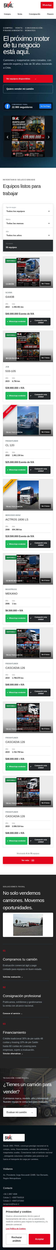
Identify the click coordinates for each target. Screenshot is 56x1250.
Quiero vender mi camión (20, 89)
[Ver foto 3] (28, 155)
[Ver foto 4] (30, 155)
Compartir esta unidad (41, 321)
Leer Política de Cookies (16, 1229)
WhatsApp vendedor (17, 321)
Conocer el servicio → (13, 1013)
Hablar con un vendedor (47, 5)
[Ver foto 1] (23, 155)
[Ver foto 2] (25, 155)
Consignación (34, 14)
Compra (7, 14)
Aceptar (39, 1239)
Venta (20, 14)
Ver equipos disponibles (21, 79)
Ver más (28, 860)
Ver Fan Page (45, 106)
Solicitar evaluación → (13, 977)
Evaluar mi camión (20, 1112)
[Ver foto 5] (33, 155)
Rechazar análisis (16, 1239)
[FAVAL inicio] (13, 5)
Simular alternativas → (13, 1053)
